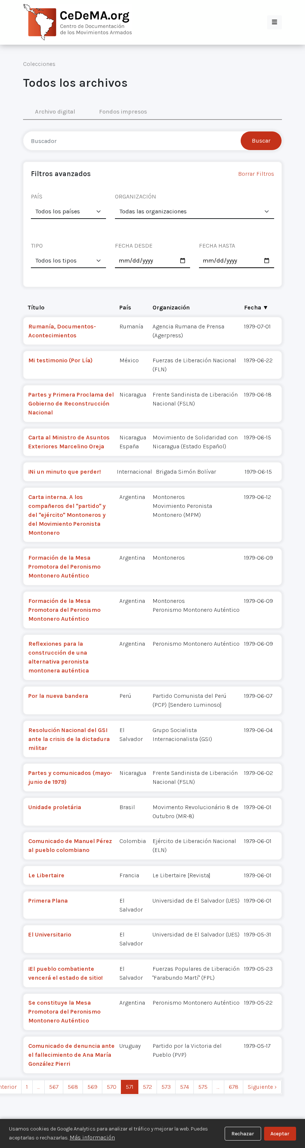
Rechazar (242, 1133)
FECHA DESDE (133, 245)
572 (147, 1086)
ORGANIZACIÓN (135, 196)
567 (53, 1086)
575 (203, 1086)
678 (233, 1086)
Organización (171, 307)
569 (92, 1086)
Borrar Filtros (256, 173)
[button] (274, 22)
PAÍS (36, 196)
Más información (92, 1137)
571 (130, 1086)
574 (184, 1086)
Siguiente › (262, 1086)
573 (166, 1086)
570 (111, 1086)
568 (73, 1086)
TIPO (37, 245)
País (125, 307)
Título (36, 307)
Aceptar (279, 1133)
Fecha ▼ (256, 307)
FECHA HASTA (217, 245)
